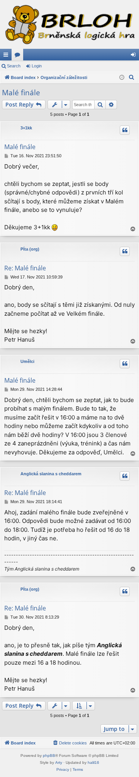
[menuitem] (131, 77)
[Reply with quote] (125, 130)
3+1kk (26, 127)
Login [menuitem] (135, 56)
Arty (58, 762)
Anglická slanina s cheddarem (50, 473)
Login (37, 66)
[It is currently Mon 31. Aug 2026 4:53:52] (121, 77)
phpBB (49, 755)
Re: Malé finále (25, 268)
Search (13, 66)
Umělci (27, 361)
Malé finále (21, 93)
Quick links (7, 56)
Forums (19, 56)
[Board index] (69, 24)
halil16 (93, 762)
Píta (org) (29, 249)
